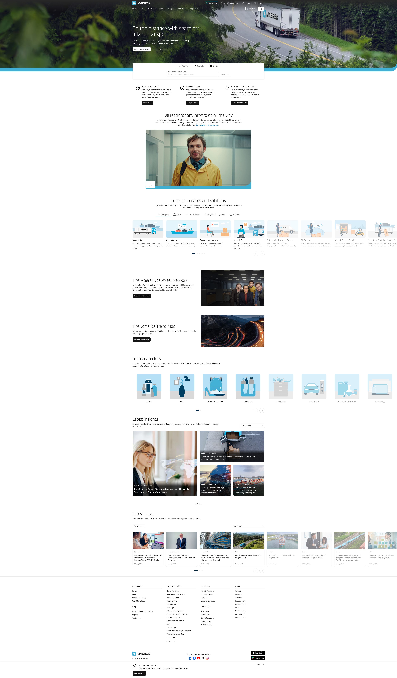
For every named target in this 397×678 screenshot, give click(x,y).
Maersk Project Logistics (175, 621)
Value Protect (172, 637)
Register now (192, 103)
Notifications (233, 3)
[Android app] (258, 658)
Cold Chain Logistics (174, 617)
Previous (256, 253)
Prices (134, 9)
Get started (147, 103)
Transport (164, 215)
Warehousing (171, 604)
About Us (238, 594)
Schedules (152, 9)
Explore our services (141, 49)
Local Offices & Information (142, 611)
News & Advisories (207, 591)
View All (198, 504)
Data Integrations (207, 618)
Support (248, 3)
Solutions (236, 215)
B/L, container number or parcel (177, 71)
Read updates (139, 673)
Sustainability (240, 611)
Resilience (204, 453)
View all (169, 641)
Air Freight (170, 608)
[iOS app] (258, 653)
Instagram (207, 658)
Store (178, 215)
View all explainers (240, 103)
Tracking (161, 9)
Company (192, 9)
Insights (204, 598)
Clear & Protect (194, 215)
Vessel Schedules (138, 601)
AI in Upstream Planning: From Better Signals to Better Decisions (212, 490)
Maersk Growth (240, 617)
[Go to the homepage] (141, 655)
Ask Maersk (213, 3)
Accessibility (239, 614)
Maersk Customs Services (176, 594)
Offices (215, 66)
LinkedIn (190, 658)
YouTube (198, 658)
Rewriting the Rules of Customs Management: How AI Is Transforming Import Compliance (161, 491)
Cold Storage (171, 627)
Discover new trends (141, 339)
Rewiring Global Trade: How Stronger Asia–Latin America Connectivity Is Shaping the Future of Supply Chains (245, 490)
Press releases (139, 552)
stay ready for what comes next (207, 125)
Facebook (194, 658)
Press (237, 608)
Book (141, 9)
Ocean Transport (173, 591)
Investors (238, 598)
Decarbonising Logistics (175, 634)
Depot (169, 624)
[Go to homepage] (141, 3)
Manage (170, 9)
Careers (238, 591)
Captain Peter (206, 621)
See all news (138, 526)
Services (181, 9)
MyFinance (205, 611)
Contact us (157, 49)
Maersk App (205, 615)
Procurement (240, 601)
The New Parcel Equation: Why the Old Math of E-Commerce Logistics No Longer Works (228, 458)
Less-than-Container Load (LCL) (178, 614)
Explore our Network (141, 296)
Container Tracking (139, 598)
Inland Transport (173, 598)
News (237, 552)
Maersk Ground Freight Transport (179, 631)
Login (261, 9)
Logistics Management (216, 215)
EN (224, 3)
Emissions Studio (207, 625)
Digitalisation (138, 486)
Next (262, 253)
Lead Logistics (172, 601)
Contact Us (260, 3)
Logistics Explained (208, 601)
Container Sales (240, 604)
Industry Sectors (207, 594)
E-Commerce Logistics (175, 611)
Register (252, 9)
